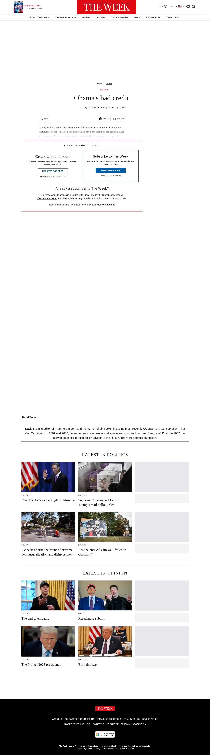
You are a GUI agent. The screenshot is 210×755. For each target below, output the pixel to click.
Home (99, 83)
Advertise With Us (74, 724)
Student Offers (172, 17)
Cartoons (101, 17)
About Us (57, 719)
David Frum (93, 107)
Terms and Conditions (109, 719)
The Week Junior (153, 17)
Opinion (104, 90)
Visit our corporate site (141, 746)
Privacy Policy (132, 719)
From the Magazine (119, 17)
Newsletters (86, 17)
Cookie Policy (150, 719)
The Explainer (43, 17)
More (136, 17)
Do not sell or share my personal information (119, 724)
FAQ (88, 724)
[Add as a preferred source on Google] (105, 734)
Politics (109, 83)
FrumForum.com (65, 428)
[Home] (32, 17)
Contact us (109, 204)
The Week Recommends (65, 17)
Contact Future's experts (79, 719)
